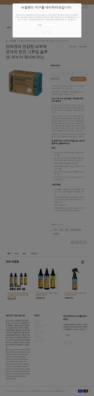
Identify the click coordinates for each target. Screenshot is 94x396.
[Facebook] (44, 32)
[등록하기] (56, 25)
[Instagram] (49, 32)
